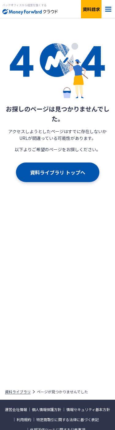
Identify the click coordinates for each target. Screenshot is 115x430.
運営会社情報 (16, 409)
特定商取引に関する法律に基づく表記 (67, 419)
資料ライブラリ (18, 392)
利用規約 (24, 419)
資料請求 (91, 9)
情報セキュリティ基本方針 (88, 409)
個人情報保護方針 (46, 409)
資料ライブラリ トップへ (57, 172)
